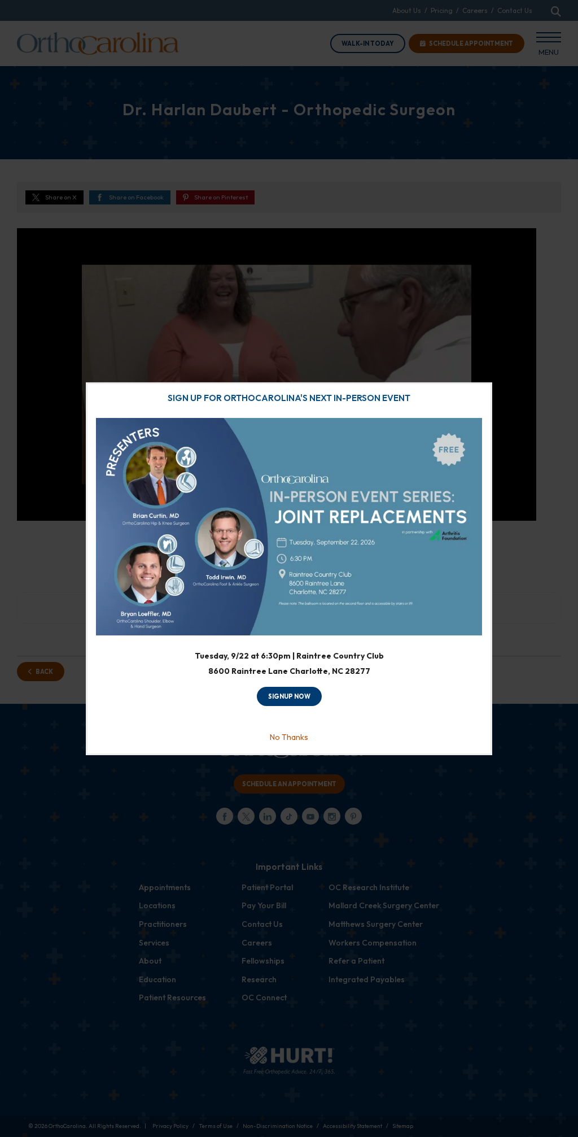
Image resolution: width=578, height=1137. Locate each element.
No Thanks (289, 737)
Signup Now (289, 696)
